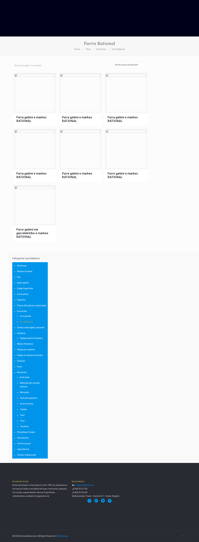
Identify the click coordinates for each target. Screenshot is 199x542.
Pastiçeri (21, 361)
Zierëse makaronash (26, 455)
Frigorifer (21, 300)
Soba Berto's (23, 438)
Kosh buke (24, 377)
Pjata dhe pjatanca (28, 398)
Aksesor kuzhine (24, 271)
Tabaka (23, 409)
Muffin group (62, 536)
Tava (22, 421)
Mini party (24, 392)
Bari (19, 277)
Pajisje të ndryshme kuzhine (30, 355)
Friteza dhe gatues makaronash (31, 305)
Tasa (22, 415)
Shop (88, 49)
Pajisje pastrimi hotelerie (31, 338)
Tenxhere (24, 426)
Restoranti (22, 372)
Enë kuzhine (22, 294)
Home (77, 49)
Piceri (19, 366)
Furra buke (101, 49)
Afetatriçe (22, 266)
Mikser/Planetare (25, 344)
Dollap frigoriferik (25, 288)
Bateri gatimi (23, 283)
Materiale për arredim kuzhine (30, 385)
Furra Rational (26, 322)
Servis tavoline (26, 404)
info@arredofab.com (84, 485)
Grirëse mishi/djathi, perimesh (31, 327)
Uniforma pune (24, 443)
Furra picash (25, 316)
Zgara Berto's (23, 449)
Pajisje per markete (26, 349)
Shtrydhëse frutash (26, 432)
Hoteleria (21, 333)
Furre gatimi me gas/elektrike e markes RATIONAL (32, 233)
